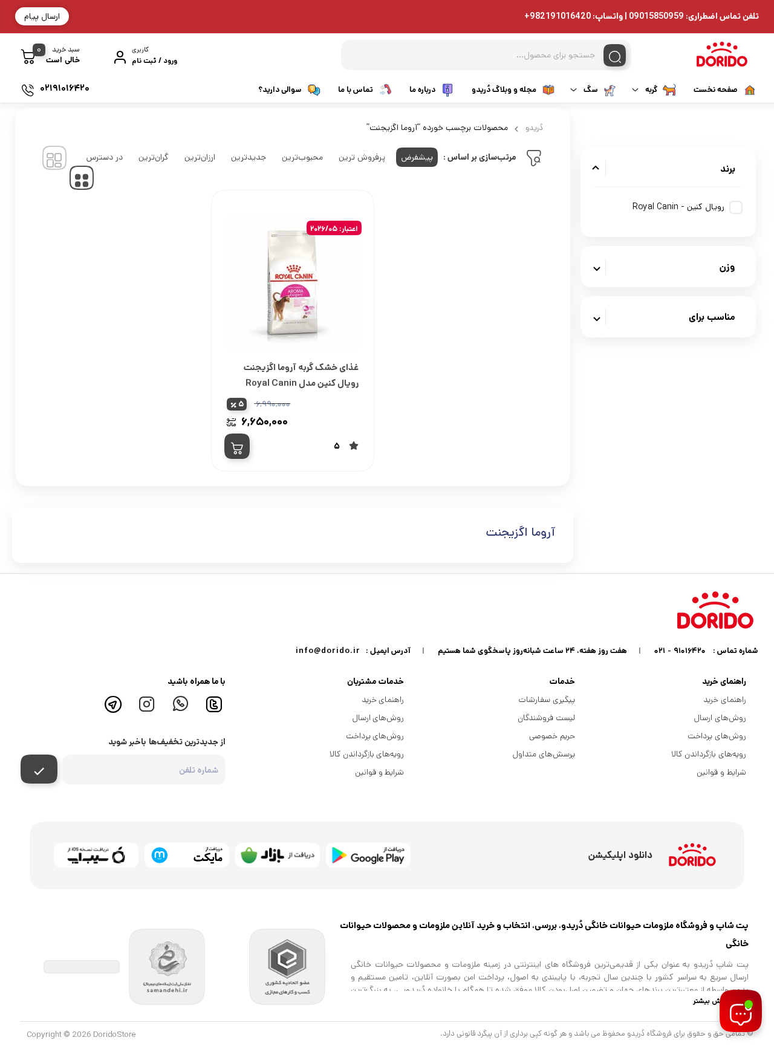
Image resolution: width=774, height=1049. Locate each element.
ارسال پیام (42, 16)
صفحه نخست (716, 90)
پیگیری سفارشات (547, 699)
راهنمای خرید (724, 699)
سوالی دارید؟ (280, 90)
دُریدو (534, 128)
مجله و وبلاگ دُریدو (504, 90)
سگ (591, 90)
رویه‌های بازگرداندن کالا (708, 754)
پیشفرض (417, 157)
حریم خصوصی (552, 736)
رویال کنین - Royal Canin (678, 207)
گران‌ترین (153, 157)
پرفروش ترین (362, 157)
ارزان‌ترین (199, 157)
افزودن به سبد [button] (237, 446)
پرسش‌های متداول (544, 754)
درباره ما (422, 90)
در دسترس (104, 157)
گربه (651, 90)
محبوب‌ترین (302, 157)
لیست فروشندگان (546, 718)
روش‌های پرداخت (717, 736)
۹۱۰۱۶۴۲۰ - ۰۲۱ (680, 651)
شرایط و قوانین (721, 772)
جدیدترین (248, 157)
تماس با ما (355, 90)
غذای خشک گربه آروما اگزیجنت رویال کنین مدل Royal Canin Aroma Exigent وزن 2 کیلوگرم (300, 383)
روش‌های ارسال (720, 718)
